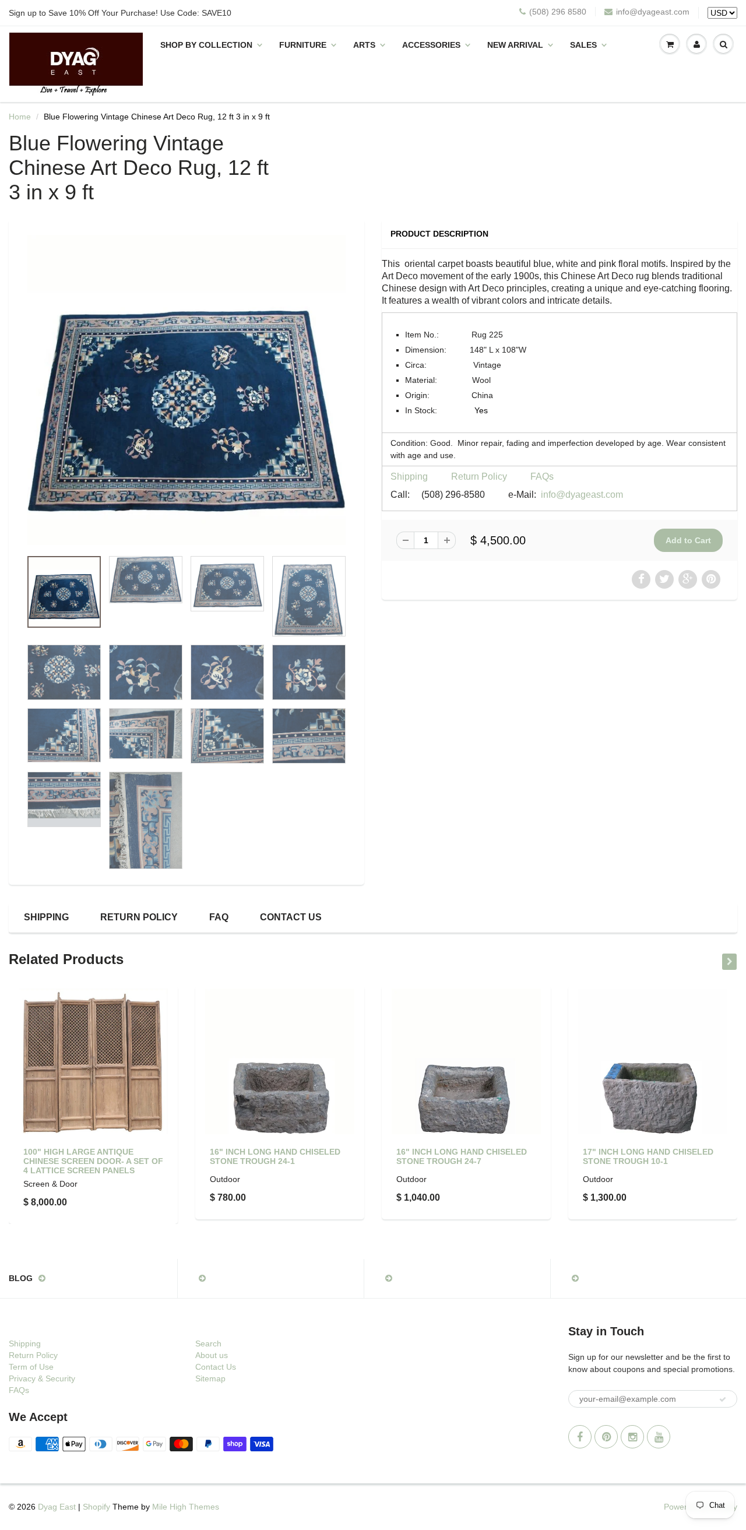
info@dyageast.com (652, 11)
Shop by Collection (206, 45)
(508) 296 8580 (557, 11)
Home (20, 116)
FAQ (218, 917)
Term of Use (31, 1366)
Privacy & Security (42, 1378)
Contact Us (291, 917)
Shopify (96, 1506)
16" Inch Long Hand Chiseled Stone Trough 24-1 (275, 1156)
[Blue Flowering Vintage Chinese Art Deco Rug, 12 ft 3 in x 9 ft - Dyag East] (186, 390)
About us (211, 1355)
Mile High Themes (185, 1506)
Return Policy (479, 476)
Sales (583, 45)
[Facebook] (580, 1436)
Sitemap (210, 1378)
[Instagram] (632, 1436)
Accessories (431, 45)
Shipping (409, 476)
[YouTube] (658, 1436)
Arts (364, 45)
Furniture (302, 45)
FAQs (542, 476)
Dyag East (57, 1506)
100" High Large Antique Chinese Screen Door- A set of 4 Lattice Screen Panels (93, 1161)
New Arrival (515, 45)
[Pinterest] (606, 1436)
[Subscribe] (723, 1399)
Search (208, 1343)
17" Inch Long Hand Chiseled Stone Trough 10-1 (648, 1156)
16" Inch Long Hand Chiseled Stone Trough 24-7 (461, 1156)
